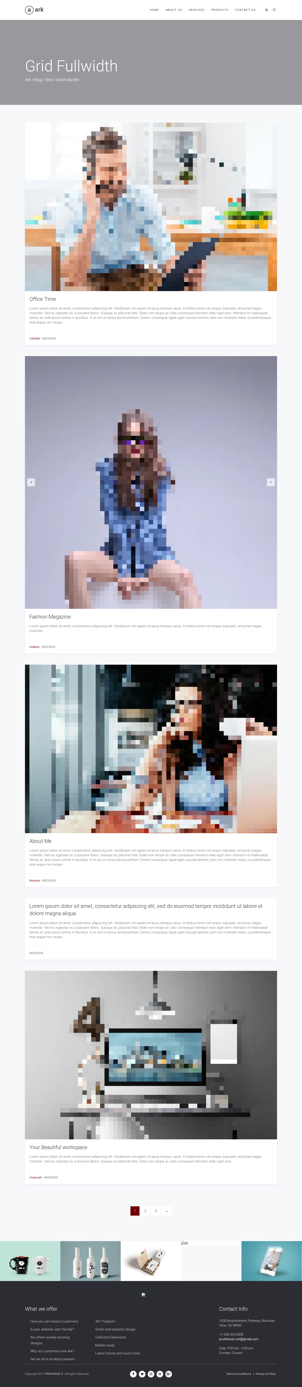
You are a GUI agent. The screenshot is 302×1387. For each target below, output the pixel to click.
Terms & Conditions (238, 1373)
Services (197, 10)
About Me (40, 841)
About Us (174, 10)
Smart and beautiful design (115, 1329)
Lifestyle (34, 338)
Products (219, 10)
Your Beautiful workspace (58, 1147)
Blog (38, 79)
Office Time (42, 299)
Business (34, 880)
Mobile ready (105, 1345)
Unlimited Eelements (110, 1337)
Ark (28, 79)
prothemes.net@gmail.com (238, 1339)
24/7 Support (105, 1321)
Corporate (35, 1177)
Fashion (34, 646)
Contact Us (245, 10)
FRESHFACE (52, 1373)
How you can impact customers (54, 1321)
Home (154, 10)
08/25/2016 (49, 338)
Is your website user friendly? (52, 1329)
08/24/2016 (51, 1177)
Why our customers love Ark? (52, 1351)
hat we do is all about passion (53, 1359)
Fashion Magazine (50, 617)
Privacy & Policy (265, 1373)
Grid (48, 79)
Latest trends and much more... (119, 1353)
